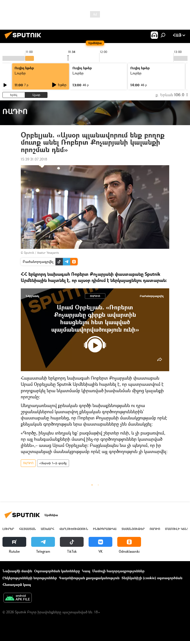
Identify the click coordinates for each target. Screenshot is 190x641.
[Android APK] (17, 598)
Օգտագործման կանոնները (57, 571)
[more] (159, 359)
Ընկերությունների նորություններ (29, 577)
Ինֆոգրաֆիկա (105, 529)
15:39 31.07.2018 (34, 159)
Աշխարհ (47, 529)
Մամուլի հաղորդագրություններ (118, 571)
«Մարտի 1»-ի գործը (53, 463)
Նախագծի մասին (17, 571)
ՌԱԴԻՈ (95, 296)
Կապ (86, 571)
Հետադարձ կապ (16, 584)
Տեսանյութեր (133, 529)
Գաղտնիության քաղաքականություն (89, 577)
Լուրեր (20, 73)
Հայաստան (27, 529)
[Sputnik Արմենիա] (24, 39)
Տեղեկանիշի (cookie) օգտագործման (151, 577)
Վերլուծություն (73, 529)
